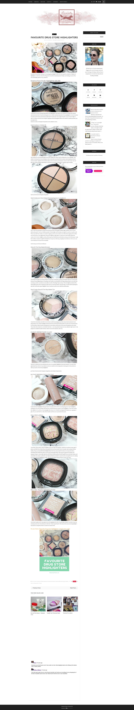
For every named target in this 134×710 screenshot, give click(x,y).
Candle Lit (38, 237)
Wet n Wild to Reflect (37, 415)
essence (45, 581)
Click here (72, 238)
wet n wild (33, 583)
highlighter (61, 581)
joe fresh (66, 581)
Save (75, 581)
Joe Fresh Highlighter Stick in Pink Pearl (42, 374)
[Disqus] (54, 640)
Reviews (30, 1)
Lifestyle (49, 1)
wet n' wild (39, 583)
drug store (40, 581)
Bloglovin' (94, 97)
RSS (72, 706)
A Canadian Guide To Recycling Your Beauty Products (95, 135)
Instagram (88, 91)
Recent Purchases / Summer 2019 (38, 613)
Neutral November (68, 613)
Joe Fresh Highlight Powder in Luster (41, 332)
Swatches (36, 1)
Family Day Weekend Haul (53, 613)
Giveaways (55, 1)
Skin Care (43, 1)
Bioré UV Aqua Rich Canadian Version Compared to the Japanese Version (97, 111)
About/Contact (63, 1)
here (61, 328)
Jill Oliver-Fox (49, 40)
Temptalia (42, 115)
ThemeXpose (70, 708)
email (100, 97)
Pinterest (100, 91)
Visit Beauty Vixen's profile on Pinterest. (94, 155)
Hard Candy (55, 581)
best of (54, 34)
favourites (49, 581)
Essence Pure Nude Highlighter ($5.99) (45, 81)
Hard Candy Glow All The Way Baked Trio (43, 289)
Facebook (94, 91)
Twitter (88, 97)
